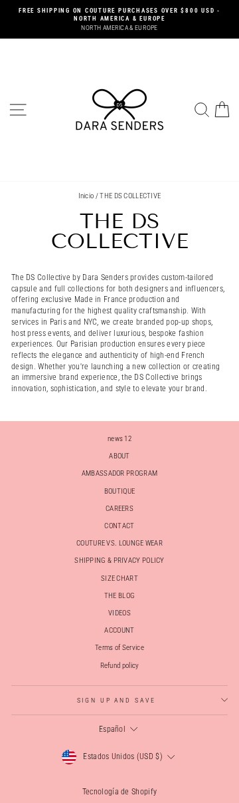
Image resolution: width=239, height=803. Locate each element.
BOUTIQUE (119, 491)
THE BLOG (119, 595)
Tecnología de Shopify (119, 791)
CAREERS (119, 508)
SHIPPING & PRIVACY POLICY (119, 560)
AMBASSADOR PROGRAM (119, 473)
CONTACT (119, 526)
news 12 (119, 438)
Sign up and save (116, 700)
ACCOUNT (119, 630)
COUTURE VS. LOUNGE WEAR (119, 543)
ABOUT (119, 456)
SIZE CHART (119, 578)
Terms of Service (119, 647)
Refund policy (119, 665)
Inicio (86, 196)
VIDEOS (119, 613)
